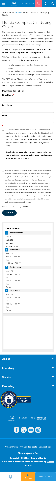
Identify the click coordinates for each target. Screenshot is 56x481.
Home (18, 13)
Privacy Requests (28, 447)
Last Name (8, 105)
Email (5, 116)
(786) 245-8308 (12, 246)
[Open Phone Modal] (38, 3)
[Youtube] (31, 430)
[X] (24, 430)
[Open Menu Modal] (3, 3)
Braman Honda (38, 458)
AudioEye (33, 453)
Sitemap (22, 453)
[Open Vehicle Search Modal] (52, 3)
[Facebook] (16, 430)
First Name (8, 95)
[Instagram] (38, 430)
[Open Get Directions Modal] (45, 3)
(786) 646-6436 (12, 240)
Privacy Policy (11, 447)
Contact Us (44, 447)
